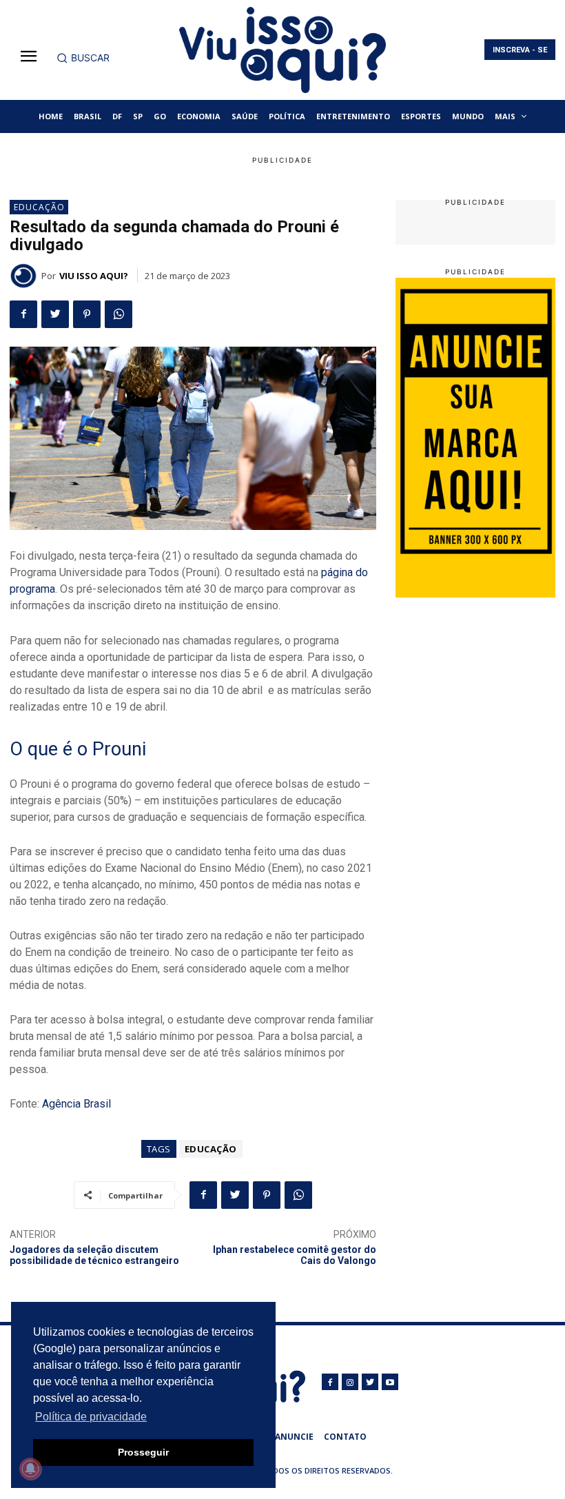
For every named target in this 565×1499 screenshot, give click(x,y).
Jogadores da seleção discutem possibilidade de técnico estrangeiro (94, 1255)
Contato (345, 1436)
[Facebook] (23, 314)
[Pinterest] (87, 314)
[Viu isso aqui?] (25, 275)
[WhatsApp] (118, 314)
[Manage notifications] (30, 1469)
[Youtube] (390, 1382)
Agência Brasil (76, 1103)
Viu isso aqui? (93, 275)
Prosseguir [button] (143, 1452)
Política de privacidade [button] (91, 1416)
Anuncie (294, 1436)
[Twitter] (55, 314)
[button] (83, 57)
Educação (39, 207)
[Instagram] (350, 1382)
